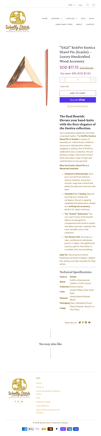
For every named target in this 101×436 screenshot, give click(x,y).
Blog (91, 18)
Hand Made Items (64, 24)
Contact (90, 24)
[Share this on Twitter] (79, 322)
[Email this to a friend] (89, 322)
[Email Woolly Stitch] (22, 401)
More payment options (77, 106)
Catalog (70, 18)
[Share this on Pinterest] (85, 322)
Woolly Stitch (45, 423)
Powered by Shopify (59, 423)
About (79, 24)
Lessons (55, 18)
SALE (83, 18)
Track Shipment (42, 406)
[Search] (87, 4)
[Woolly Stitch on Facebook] (15, 401)
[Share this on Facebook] (83, 322)
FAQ (38, 398)
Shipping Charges (43, 402)
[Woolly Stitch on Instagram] (18, 401)
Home (45, 18)
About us (40, 387)
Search (39, 383)
